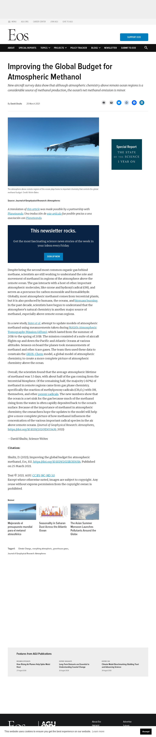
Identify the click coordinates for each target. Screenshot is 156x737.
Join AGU (54, 21)
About (11, 47)
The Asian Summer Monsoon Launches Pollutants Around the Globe (83, 528)
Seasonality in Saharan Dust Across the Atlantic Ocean (53, 526)
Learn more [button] (98, 731)
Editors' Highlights (65, 661)
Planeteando (15, 213)
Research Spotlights (23, 661)
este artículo (54, 213)
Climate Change (24, 548)
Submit (126, 725)
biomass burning (86, 300)
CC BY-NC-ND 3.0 (43, 475)
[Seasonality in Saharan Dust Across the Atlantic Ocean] (53, 512)
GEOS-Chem (34, 354)
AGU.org (24, 21)
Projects (59, 47)
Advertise (127, 721)
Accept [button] (146, 731)
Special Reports (27, 47)
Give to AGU (68, 21)
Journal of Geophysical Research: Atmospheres (27, 553)
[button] (53, 244)
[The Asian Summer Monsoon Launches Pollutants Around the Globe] (85, 512)
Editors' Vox (106, 661)
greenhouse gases (60, 548)
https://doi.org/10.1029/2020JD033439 (32, 429)
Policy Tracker (78, 47)
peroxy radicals (48, 394)
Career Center (39, 21)
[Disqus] (53, 603)
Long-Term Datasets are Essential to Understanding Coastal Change (74, 665)
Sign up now (53, 256)
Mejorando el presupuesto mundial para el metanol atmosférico (20, 528)
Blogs (94, 47)
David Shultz (16, 103)
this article (33, 209)
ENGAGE (95, 725)
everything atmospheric (42, 548)
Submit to (128, 47)
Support (134, 37)
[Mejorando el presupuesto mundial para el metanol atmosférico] (22, 512)
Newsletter (110, 47)
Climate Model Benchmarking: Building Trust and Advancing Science (120, 665)
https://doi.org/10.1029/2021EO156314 (57, 461)
